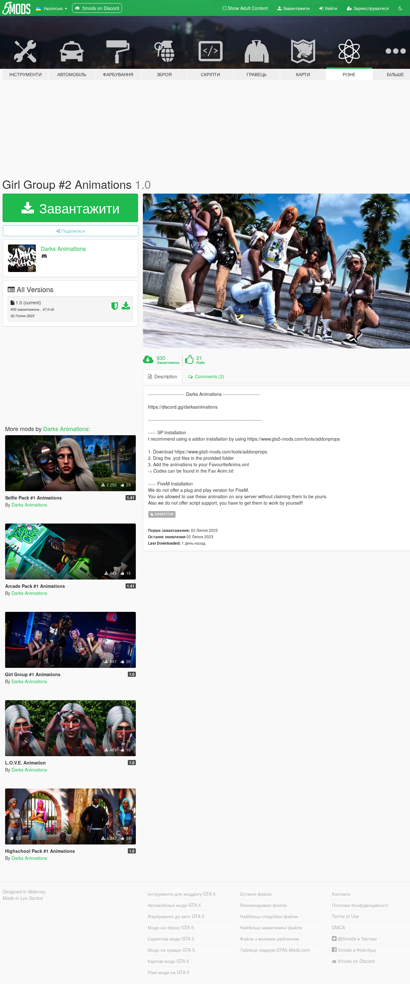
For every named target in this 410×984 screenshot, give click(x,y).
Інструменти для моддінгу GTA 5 (182, 894)
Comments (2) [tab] (208, 376)
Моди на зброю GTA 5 (171, 927)
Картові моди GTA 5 (168, 961)
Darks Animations (63, 248)
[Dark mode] (400, 8)
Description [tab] (164, 376)
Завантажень (168, 362)
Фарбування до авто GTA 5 (176, 916)
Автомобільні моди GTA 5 (174, 905)
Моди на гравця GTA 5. (172, 950)
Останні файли (256, 894)
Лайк (200, 362)
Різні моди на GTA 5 (168, 972)
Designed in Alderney (24, 891)
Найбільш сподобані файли (269, 916)
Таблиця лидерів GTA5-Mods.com (275, 950)
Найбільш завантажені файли (271, 927)
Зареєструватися (370, 8)
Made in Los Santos (23, 898)
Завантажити (296, 8)
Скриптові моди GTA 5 (171, 938)
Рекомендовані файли (263, 905)
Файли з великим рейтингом (269, 938)
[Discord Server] (44, 255)
